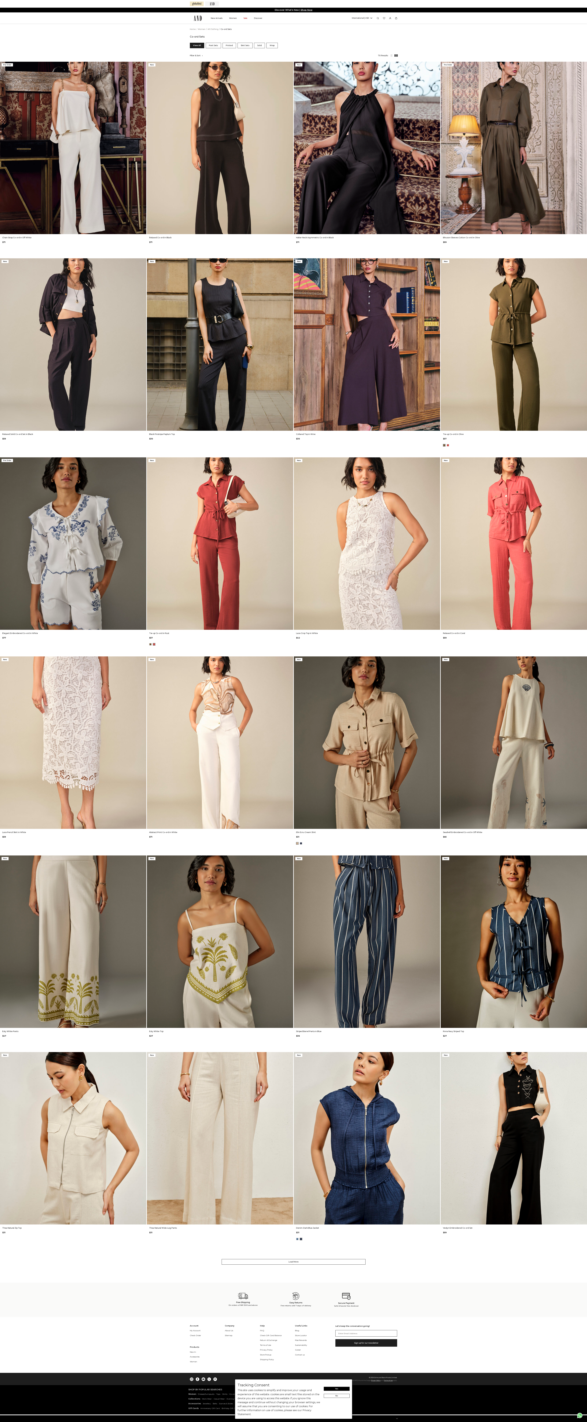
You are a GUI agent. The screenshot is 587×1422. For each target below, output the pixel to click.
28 (58, 824)
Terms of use (388, 1380)
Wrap (272, 45)
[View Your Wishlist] (384, 18)
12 (69, 229)
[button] (362, 18)
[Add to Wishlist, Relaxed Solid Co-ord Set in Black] (143, 261)
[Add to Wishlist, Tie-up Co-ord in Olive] (584, 261)
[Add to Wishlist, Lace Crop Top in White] (437, 460)
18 (91, 229)
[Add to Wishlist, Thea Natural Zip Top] (143, 1054)
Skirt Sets (245, 45)
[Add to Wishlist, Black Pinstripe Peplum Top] (290, 261)
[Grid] (394, 55)
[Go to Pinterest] (215, 1378)
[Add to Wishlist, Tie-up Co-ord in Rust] (290, 460)
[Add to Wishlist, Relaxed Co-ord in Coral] (584, 460)
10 (62, 229)
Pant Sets (213, 45)
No (336, 1396)
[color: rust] (448, 445)
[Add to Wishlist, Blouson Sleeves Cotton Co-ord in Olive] (584, 64)
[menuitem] (216, 18)
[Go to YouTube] (203, 1378)
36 (88, 824)
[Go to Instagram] (192, 1378)
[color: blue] (301, 843)
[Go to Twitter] (209, 1378)
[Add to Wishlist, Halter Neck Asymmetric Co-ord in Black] (437, 64)
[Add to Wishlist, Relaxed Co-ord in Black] (290, 64)
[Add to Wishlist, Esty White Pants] (143, 858)
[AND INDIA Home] (198, 18)
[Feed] (391, 55)
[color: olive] (444, 445)
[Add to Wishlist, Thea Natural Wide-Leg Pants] (290, 1054)
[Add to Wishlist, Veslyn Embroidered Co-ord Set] (584, 1054)
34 (80, 824)
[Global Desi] (197, 4)
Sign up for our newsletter (366, 1343)
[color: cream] (297, 843)
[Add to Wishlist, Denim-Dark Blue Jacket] (437, 1054)
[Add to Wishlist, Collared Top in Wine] (437, 261)
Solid (259, 45)
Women (202, 29)
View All (197, 45)
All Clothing (213, 29)
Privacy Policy (376, 1380)
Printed (229, 45)
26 (51, 824)
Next (143, 147)
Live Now (305, 10)
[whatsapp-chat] (579, 1415)
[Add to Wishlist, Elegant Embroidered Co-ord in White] (143, 460)
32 (73, 824)
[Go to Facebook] (197, 1378)
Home (193, 29)
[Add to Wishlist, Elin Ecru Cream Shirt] (437, 659)
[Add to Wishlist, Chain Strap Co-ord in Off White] (143, 64)
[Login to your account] (390, 18)
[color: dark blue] (301, 1239)
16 (84, 229)
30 (66, 824)
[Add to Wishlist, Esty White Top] (290, 858)
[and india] (212, 4)
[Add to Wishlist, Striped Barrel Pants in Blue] (437, 858)
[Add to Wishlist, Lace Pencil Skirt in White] (143, 659)
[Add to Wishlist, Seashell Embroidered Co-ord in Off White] (584, 659)
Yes (336, 1389)
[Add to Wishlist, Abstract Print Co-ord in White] (290, 659)
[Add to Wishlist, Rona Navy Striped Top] (584, 858)
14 (77, 229)
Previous (3, 147)
